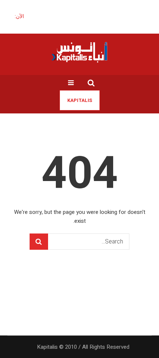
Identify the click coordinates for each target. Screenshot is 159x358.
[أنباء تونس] (79, 52)
